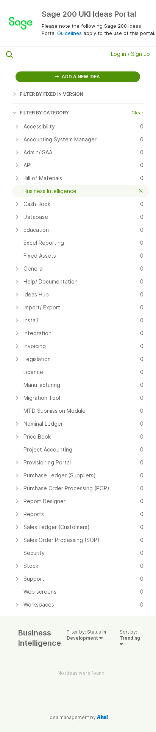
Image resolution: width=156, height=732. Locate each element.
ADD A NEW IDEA (80, 76)
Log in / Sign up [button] (130, 54)
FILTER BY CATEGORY (44, 113)
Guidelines (69, 33)
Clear (137, 113)
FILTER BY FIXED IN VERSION (51, 94)
